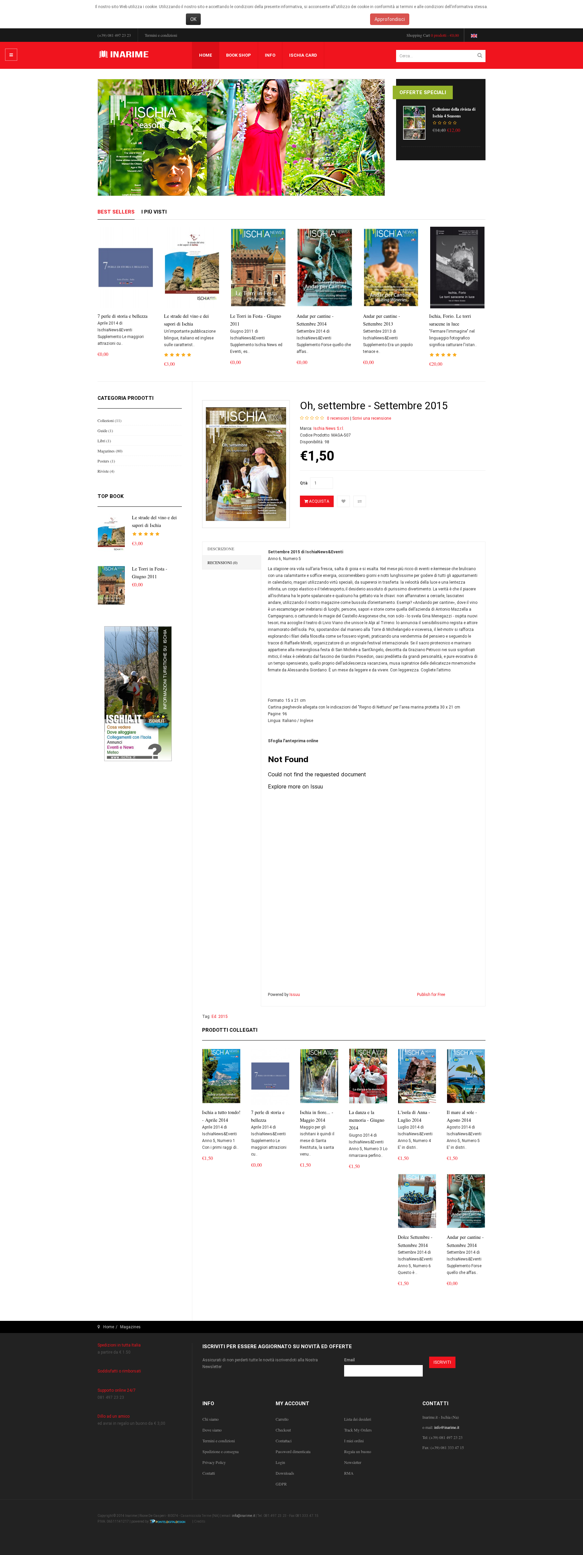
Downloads (285, 1473)
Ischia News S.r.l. (328, 428)
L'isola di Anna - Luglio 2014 (414, 1116)
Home (205, 55)
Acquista (318, 501)
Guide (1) (105, 430)
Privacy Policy (214, 1462)
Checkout (283, 1430)
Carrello (282, 1419)
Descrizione (220, 548)
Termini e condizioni (161, 35)
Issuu (294, 994)
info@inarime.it (446, 1427)
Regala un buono (357, 1451)
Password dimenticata (293, 1451)
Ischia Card (303, 55)
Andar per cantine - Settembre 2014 (315, 320)
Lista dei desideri (357, 1419)
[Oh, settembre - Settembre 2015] (246, 464)
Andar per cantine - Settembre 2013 (381, 320)
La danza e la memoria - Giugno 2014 (366, 1120)
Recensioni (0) (222, 562)
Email (349, 1360)
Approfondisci (389, 19)
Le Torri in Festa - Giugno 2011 (255, 320)
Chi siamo (210, 1419)
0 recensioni (338, 418)
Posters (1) (106, 461)
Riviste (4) (106, 471)
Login (280, 1462)
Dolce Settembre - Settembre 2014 (415, 1241)
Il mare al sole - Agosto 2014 (462, 1116)
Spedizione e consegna (220, 1451)
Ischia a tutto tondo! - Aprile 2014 (221, 1116)
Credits (199, 1521)
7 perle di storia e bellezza (122, 316)
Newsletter (352, 1462)
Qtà (303, 483)
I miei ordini (354, 1440)
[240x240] (138, 693)
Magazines (130, 1327)
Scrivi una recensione (371, 418)
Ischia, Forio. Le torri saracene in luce (450, 320)
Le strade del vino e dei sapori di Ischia (186, 320)
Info (270, 55)
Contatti (208, 1473)
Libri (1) (104, 440)
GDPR (281, 1484)
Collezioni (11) (109, 420)
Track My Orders (358, 1430)
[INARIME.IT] (124, 54)
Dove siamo (212, 1430)
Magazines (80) (110, 450)
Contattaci (284, 1440)
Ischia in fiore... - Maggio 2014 (316, 1116)
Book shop (238, 55)
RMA (349, 1473)
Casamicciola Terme (196, 1516)
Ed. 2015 (220, 1016)
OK (193, 19)
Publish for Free (431, 994)
